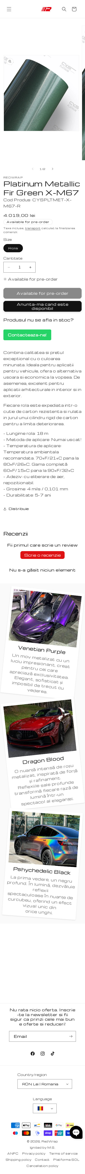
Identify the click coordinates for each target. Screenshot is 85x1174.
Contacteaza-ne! (27, 334)
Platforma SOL (66, 1159)
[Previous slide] (33, 169)
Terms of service (63, 1153)
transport (33, 228)
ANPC (13, 1153)
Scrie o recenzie (42, 555)
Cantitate (13, 258)
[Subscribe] (71, 1036)
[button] (9, 9)
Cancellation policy (42, 1166)
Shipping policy (19, 1159)
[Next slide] (53, 169)
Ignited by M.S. (42, 1147)
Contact (42, 1159)
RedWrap (49, 1141)
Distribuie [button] (19, 508)
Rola (15, 249)
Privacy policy (34, 1153)
